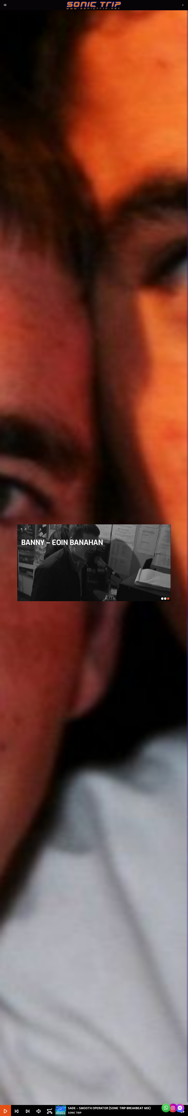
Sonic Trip (39, 544)
